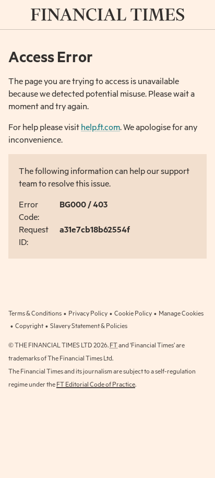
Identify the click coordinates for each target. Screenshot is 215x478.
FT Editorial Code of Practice (95, 384)
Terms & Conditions (35, 313)
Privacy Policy (88, 313)
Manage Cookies (181, 313)
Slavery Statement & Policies (88, 325)
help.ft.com (100, 127)
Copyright (29, 325)
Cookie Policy (133, 313)
